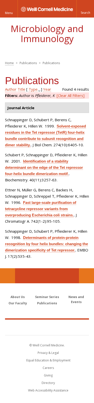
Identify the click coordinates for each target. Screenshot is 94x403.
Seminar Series (47, 297)
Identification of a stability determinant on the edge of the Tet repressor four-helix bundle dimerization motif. (44, 167)
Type (33, 89)
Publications (47, 303)
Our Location (7, 275)
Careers (48, 368)
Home (9, 63)
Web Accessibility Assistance (48, 390)
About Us (18, 297)
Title (21, 89)
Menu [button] (9, 13)
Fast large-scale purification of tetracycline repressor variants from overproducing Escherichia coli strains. (40, 208)
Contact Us (86, 275)
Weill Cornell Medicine (47, 327)
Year (47, 89)
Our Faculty (18, 303)
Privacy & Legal (48, 353)
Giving (48, 375)
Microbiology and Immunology (47, 34)
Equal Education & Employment (48, 360)
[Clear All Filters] (70, 95)
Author (11, 89)
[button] (85, 9)
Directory (48, 383)
